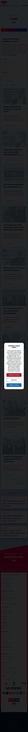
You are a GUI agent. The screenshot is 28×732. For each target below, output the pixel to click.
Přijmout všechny (14, 385)
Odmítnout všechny (14, 375)
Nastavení (14, 380)
